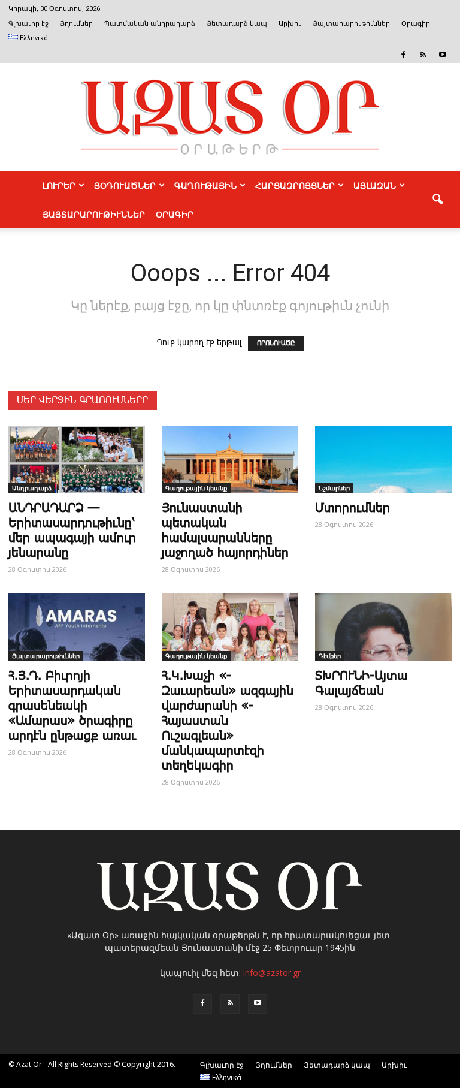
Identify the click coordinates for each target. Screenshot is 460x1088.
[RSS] (423, 54)
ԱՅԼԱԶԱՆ (374, 185)
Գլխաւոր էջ (28, 24)
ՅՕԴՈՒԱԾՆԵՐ (125, 185)
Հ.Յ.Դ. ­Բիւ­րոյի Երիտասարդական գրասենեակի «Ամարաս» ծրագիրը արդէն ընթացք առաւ (72, 706)
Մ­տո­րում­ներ (352, 508)
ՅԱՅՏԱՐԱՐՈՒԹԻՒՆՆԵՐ (94, 214)
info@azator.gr (272, 972)
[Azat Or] (230, 117)
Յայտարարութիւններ (351, 24)
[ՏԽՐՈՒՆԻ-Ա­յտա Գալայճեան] (383, 627)
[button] (437, 199)
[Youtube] (443, 54)
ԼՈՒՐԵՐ (59, 185)
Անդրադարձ (32, 488)
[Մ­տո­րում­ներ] (383, 459)
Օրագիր (415, 24)
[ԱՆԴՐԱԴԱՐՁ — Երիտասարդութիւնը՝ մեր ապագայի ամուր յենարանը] (76, 459)
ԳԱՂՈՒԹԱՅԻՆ (205, 185)
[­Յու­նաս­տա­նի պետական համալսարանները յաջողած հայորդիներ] (230, 459)
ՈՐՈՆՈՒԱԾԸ (276, 343)
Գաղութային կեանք (196, 488)
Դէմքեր (330, 656)
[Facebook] (403, 54)
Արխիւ (290, 24)
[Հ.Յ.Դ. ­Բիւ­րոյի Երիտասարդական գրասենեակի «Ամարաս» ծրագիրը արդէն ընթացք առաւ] (76, 627)
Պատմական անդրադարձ (149, 24)
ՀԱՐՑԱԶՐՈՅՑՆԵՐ (295, 185)
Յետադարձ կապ (237, 24)
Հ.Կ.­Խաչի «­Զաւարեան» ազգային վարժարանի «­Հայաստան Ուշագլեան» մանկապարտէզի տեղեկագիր (227, 721)
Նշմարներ (334, 488)
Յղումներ (76, 24)
